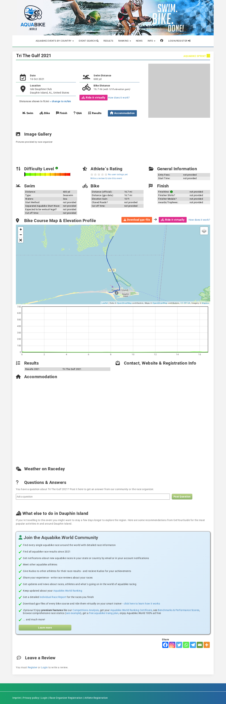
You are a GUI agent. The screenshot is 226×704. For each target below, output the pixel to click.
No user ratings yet (118, 174)
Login (44, 667)
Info (151, 40)
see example (73, 613)
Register (32, 667)
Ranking (123, 40)
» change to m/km (60, 101)
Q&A (79, 113)
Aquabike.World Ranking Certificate (131, 610)
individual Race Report (53, 597)
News (139, 40)
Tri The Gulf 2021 (33, 55)
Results (108, 40)
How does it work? (119, 97)
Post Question (182, 496)
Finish (63, 113)
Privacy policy (31, 697)
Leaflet (105, 302)
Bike (46, 113)
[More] (207, 645)
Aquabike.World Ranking (67, 590)
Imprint (16, 697)
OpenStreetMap (124, 302)
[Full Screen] (20, 240)
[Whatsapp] (186, 645)
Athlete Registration (96, 697)
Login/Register (178, 40)
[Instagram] (172, 645)
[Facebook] (165, 645)
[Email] (200, 645)
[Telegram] (193, 645)
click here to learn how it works (142, 603)
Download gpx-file (138, 219)
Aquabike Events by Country (54, 40)
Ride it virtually (95, 97)
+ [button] (21, 229)
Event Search (87, 40)
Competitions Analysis (86, 610)
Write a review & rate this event (106, 178)
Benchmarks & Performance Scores (178, 610)
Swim (29, 113)
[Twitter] (179, 645)
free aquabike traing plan (104, 613)
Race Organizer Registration (66, 697)
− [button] (21, 234)
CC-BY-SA (185, 302)
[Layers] (204, 231)
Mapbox (205, 302)
